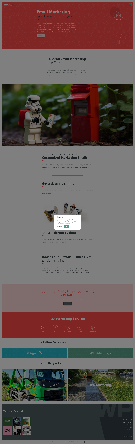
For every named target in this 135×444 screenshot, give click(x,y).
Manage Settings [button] (60, 226)
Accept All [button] (66, 226)
